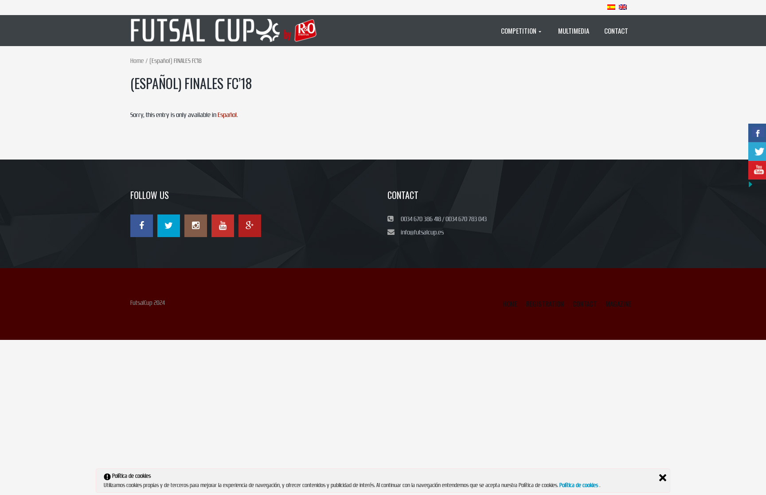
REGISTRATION (545, 303)
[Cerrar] (662, 477)
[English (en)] (623, 6)
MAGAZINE (618, 303)
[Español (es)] (611, 6)
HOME (510, 303)
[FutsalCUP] (228, 30)
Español (227, 114)
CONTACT (585, 303)
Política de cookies (579, 485)
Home (137, 61)
